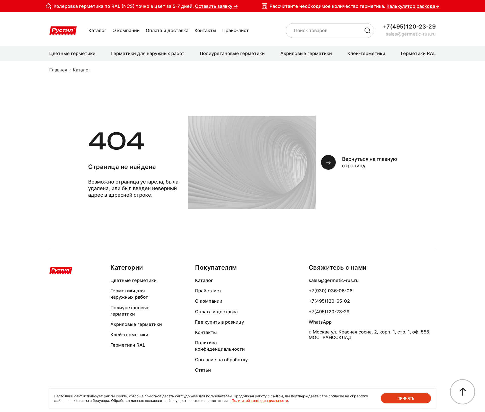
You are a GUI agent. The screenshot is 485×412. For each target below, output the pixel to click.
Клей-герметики (129, 334)
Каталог (97, 30)
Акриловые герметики (136, 324)
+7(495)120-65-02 (329, 301)
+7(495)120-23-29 (409, 26)
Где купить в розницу (219, 322)
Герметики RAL (127, 345)
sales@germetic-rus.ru (411, 34)
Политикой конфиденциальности (260, 400)
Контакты (205, 30)
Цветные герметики (133, 280)
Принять (406, 398)
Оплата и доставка (167, 30)
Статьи (203, 370)
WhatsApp (320, 322)
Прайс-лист (235, 30)
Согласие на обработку (221, 359)
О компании (126, 30)
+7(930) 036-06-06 (330, 290)
